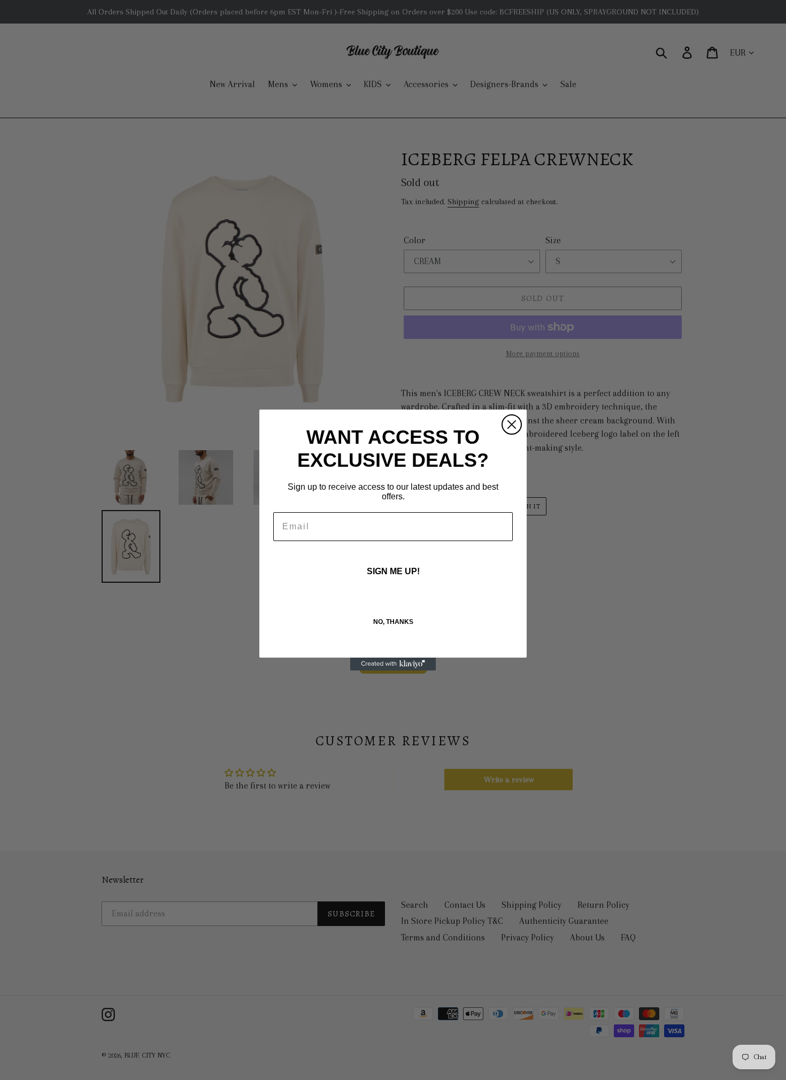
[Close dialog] (511, 424)
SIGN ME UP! (393, 571)
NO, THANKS (393, 622)
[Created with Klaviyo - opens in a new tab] (393, 664)
